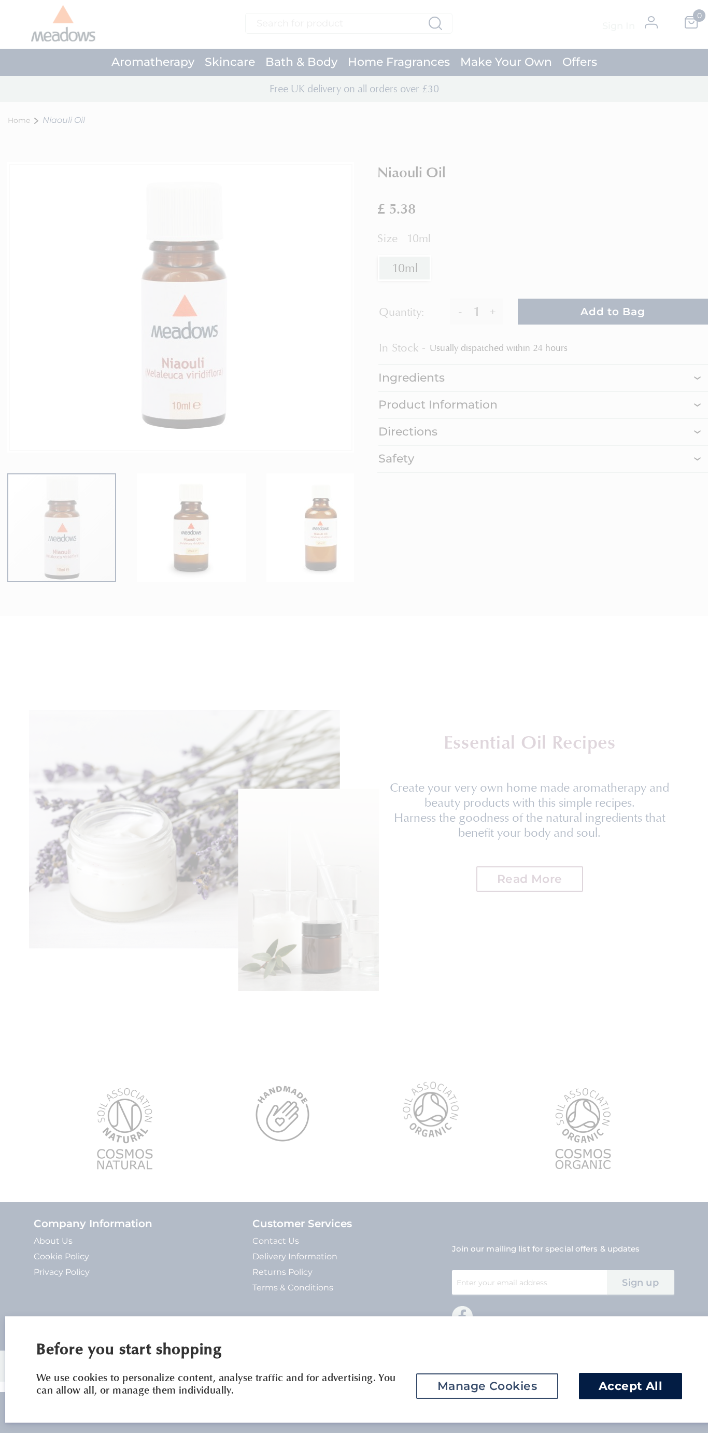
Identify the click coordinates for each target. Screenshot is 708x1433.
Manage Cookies (487, 1386)
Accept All (630, 1386)
